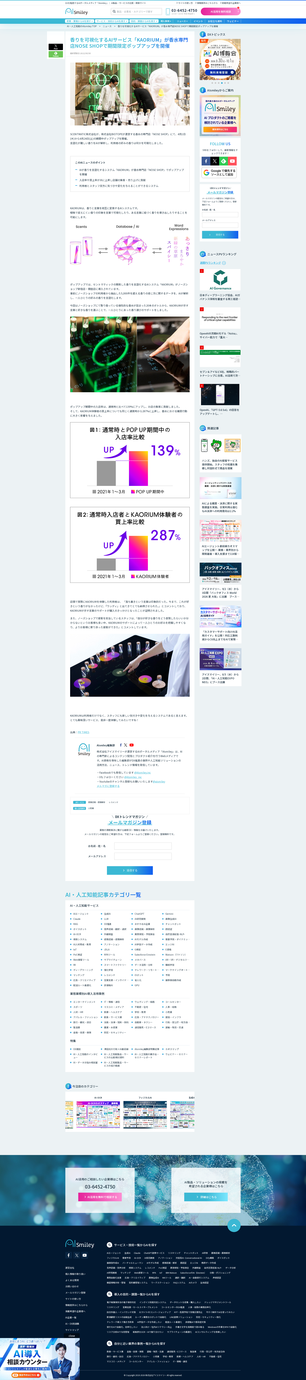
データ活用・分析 (144, 964)
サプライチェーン (113, 959)
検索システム (80, 939)
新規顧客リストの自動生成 (119, 1317)
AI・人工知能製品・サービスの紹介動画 (116, 1064)
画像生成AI (170, 918)
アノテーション (112, 944)
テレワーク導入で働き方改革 (120, 1322)
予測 (167, 975)
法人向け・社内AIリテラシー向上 (156, 1326)
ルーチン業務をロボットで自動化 (150, 1317)
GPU (137, 985)
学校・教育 (140, 1012)
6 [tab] (228, 83)
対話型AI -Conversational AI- (189, 1257)
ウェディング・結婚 (145, 1001)
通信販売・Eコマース (145, 1027)
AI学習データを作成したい (149, 1322)
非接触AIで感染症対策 (195, 1322)
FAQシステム (179, 1282)
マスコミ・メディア (114, 1007)
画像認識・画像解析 (145, 929)
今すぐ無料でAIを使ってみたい (220, 1312)
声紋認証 (217, 1277)
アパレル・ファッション (85, 1017)
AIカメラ (193, 1282)
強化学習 (108, 969)
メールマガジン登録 (75, 1292)
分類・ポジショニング (220, 1272)
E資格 (168, 949)
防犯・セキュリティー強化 (208, 1317)
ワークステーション (160, 1282)
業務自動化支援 (114, 1277)
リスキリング (174, 1252)
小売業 (91, 808)
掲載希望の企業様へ (231, 2)
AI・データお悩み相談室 (85, 1062)
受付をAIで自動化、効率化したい (122, 1326)
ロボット (139, 975)
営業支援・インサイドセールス (117, 980)
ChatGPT (139, 913)
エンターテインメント (84, 1001)
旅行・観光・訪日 (82, 1022)
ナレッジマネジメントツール (217, 1302)
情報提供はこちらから (207, 2)
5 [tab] (225, 83)
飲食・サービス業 (113, 1017)
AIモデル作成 (141, 939)
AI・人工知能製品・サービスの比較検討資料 (116, 1056)
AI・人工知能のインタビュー (85, 1056)
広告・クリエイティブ (84, 980)
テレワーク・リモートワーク (148, 969)
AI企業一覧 (70, 1317)
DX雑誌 (77, 1049)
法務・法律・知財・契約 (116, 1022)
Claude (76, 918)
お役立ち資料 (215, 21)
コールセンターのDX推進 (173, 1307)
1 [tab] (212, 83)
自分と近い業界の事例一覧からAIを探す (140, 1343)
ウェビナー (233, 21)
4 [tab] (222, 83)
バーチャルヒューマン (132, 1262)
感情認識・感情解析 (96, 802)
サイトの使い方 (185, 2)
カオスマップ (172, 1049)
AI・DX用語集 (72, 1323)
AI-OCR (77, 934)
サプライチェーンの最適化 (179, 1331)
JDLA (106, 949)
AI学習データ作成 (143, 944)
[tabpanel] (220, 59)
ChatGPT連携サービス (154, 1252)
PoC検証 (77, 954)
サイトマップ (72, 1329)
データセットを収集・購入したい (185, 1302)
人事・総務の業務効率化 (199, 1307)
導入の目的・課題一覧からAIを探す (137, 1294)
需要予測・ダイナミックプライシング (178, 939)
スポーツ (77, 1007)
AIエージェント (81, 913)
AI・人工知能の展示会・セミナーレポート (147, 1056)
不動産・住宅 (141, 1007)
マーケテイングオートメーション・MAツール (178, 969)
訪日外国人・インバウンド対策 (121, 1312)
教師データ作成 (208, 1262)
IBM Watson (171, 1272)
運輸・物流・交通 (174, 1027)
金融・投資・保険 (82, 1032)
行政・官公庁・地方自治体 (178, 1022)
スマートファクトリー (115, 964)
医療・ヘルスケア (113, 1012)
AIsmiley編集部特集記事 (147, 1049)
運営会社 (69, 1267)
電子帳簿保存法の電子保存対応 (121, 1302)
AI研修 (205, 1252)
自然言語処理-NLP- (175, 934)
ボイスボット (80, 929)
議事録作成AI (113, 1262)
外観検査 (108, 934)
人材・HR (78, 1012)
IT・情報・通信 (112, 1001)
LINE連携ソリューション (181, 1317)
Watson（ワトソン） (176, 954)
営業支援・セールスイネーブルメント (140, 1307)
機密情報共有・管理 (116, 1282)
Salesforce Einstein (145, 954)
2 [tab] (215, 83)
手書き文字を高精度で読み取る (189, 1326)
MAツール (166, 1277)
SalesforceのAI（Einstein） (193, 1272)
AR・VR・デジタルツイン (178, 959)
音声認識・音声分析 (116, 1267)
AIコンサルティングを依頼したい (210, 1331)
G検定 (138, 949)
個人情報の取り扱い (75, 1273)
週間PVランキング (210, 263)
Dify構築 (210, 1257)
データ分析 (230, 1267)
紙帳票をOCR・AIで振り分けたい (148, 1331)
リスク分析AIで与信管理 (118, 1331)
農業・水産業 (110, 1027)
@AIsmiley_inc (133, 777)
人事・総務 (171, 1007)
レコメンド (113, 802)
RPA (154, 1272)
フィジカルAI (113, 1257)
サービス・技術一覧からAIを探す (135, 1244)
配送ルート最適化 (82, 985)
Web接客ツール (81, 959)
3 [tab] (218, 83)
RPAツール (109, 954)
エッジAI (169, 944)
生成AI (107, 913)
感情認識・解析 (169, 1262)
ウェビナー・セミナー (176, 1054)
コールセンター (173, 1001)
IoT (75, 949)
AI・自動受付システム (199, 1277)
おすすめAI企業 (142, 924)
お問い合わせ (72, 1286)
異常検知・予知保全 (145, 934)
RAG (75, 924)
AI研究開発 (140, 918)
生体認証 (204, 1282)
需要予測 (126, 1257)
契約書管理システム (138, 1282)
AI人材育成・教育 (82, 944)
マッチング (78, 975)
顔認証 (168, 929)
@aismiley (159, 781)
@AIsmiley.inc (142, 772)
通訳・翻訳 (180, 1277)
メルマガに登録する (108, 786)
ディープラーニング (83, 969)
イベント (198, 21)
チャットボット (173, 924)
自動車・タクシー (144, 1022)
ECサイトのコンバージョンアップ (155, 1312)
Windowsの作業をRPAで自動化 (222, 1326)
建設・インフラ (173, 1017)
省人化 (138, 980)
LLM (106, 918)
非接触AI (108, 985)
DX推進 (107, 924)
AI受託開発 (149, 1257)
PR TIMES (83, 732)
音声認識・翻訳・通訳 (115, 929)
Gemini (169, 913)
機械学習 (169, 964)
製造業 (76, 1027)
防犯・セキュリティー (115, 1032)
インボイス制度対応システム (152, 1302)
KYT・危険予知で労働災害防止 (188, 1312)
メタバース (140, 959)
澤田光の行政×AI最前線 (116, 1049)
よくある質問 (72, 1280)
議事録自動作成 (173, 980)
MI (74, 964)
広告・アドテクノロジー (147, 1017)
